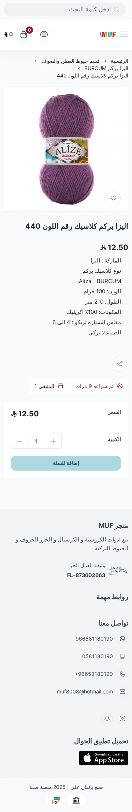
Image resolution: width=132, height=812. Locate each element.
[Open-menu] (125, 34)
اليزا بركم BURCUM (106, 68)
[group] (66, 149)
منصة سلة (40, 787)
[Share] (119, 364)
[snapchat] (107, 718)
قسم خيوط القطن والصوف (70, 61)
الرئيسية (119, 61)
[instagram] (122, 718)
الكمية (114, 439)
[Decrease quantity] (19, 441)
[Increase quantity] (53, 441)
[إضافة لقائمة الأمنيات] (113, 198)
